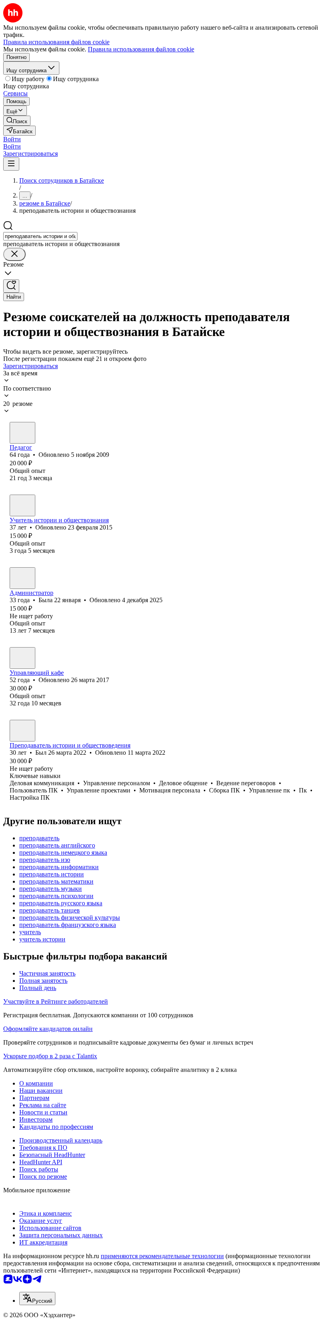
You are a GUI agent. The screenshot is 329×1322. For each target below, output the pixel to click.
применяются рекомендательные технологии (162, 1256)
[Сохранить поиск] (11, 286)
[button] (12, 139)
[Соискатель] (22, 433)
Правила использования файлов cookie (141, 49)
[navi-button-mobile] (11, 164)
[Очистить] (14, 254)
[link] (16, 121)
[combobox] (40, 236)
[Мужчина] (22, 505)
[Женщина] (22, 578)
